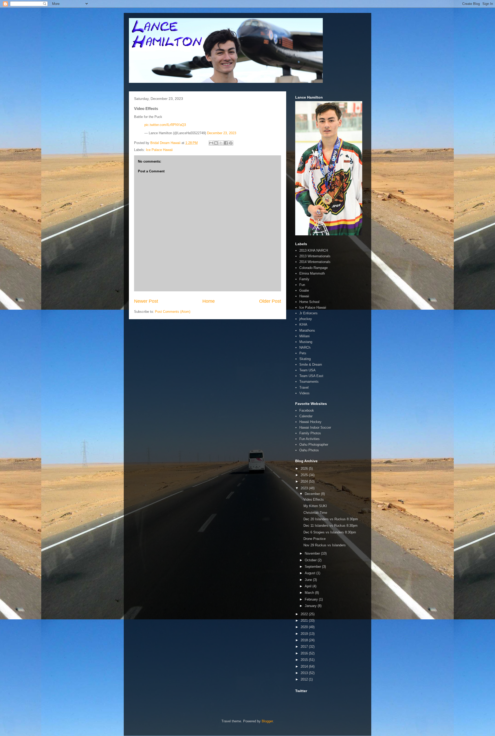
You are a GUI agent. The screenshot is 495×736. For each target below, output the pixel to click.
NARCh (304, 347)
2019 (305, 634)
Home (208, 301)
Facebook (306, 410)
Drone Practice (314, 539)
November (313, 553)
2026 (305, 468)
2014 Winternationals (315, 262)
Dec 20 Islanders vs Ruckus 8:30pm (330, 519)
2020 (305, 627)
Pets (302, 353)
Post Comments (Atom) (172, 312)
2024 (305, 481)
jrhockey (305, 319)
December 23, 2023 (221, 133)
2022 (305, 614)
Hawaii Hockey (310, 422)
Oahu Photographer (313, 444)
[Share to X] (221, 143)
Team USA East (311, 376)
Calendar (305, 416)
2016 (305, 653)
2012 (305, 679)
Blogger (267, 721)
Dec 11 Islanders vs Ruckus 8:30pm (330, 525)
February (312, 599)
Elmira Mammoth (312, 273)
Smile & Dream (310, 364)
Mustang (305, 342)
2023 (305, 488)
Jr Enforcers (308, 313)
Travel (304, 387)
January (311, 606)
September (313, 567)
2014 (305, 666)
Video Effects (313, 499)
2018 (305, 640)
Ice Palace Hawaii (159, 150)
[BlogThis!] (216, 143)
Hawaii (304, 296)
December (313, 494)
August (310, 573)
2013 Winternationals (315, 256)
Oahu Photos (309, 450)
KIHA (303, 324)
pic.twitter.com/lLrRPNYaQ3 (165, 125)
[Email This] (211, 143)
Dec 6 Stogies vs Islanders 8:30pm (329, 532)
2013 (305, 673)
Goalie (304, 290)
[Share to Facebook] (225, 143)
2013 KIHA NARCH (313, 250)
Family (304, 279)
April (308, 586)
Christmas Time (315, 513)
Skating (305, 359)
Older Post (270, 301)
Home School (309, 302)
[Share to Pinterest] (230, 143)
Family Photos (310, 433)
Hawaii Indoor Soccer (315, 427)
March (310, 593)
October (311, 560)
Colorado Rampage (313, 268)
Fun (302, 285)
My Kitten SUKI (315, 506)
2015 (305, 660)
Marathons (307, 330)
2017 (305, 647)
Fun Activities (309, 439)
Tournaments (309, 381)
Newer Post (146, 301)
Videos (304, 393)
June (309, 580)
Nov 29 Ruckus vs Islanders (324, 545)
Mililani (304, 336)
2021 (305, 620)
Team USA (307, 370)
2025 (305, 475)
